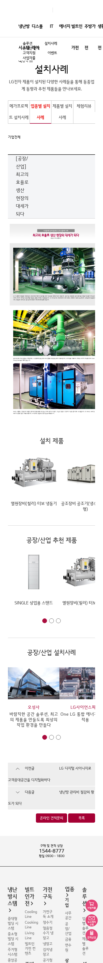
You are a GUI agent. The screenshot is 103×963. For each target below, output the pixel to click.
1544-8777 (51, 851)
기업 (11, 137)
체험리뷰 (84, 106)
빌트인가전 (76, 37)
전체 (17, 137)
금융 (68, 939)
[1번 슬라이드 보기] (44, 620)
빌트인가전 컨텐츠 (30, 948)
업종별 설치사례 (40, 112)
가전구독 (47, 893)
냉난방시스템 (24, 37)
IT (51, 26)
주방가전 (90, 37)
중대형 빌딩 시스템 (13, 923)
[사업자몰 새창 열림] (92, 906)
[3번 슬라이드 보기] (58, 620)
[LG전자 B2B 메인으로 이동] (49, 10)
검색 (25, 61)
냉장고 (47, 944)
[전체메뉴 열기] (31, 61)
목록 (81, 818)
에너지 (64, 26)
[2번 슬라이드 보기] (51, 620)
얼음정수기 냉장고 (48, 933)
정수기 (47, 922)
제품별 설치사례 (62, 112)
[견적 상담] (92, 935)
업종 (69, 889)
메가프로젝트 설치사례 (19, 112)
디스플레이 (37, 37)
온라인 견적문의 (51, 818)
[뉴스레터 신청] (92, 920)
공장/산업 (68, 929)
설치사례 (50, 43)
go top (96, 956)
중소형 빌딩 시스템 (13, 939)
